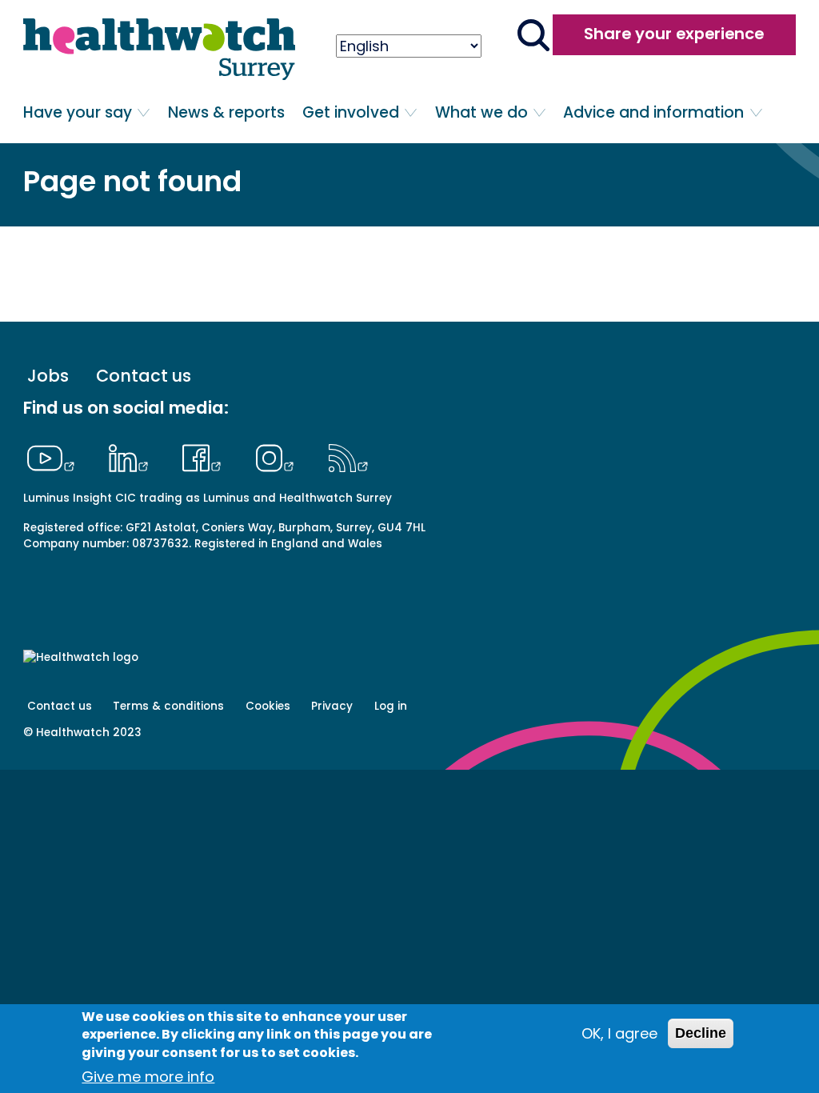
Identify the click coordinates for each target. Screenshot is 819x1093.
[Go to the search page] (533, 37)
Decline (700, 1033)
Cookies (268, 706)
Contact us (143, 376)
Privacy (332, 706)
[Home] (159, 50)
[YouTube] (54, 456)
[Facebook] (206, 456)
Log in (390, 706)
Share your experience (674, 33)
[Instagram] (278, 456)
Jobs (48, 376)
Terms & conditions (168, 706)
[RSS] (348, 456)
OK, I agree (619, 1033)
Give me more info (148, 1077)
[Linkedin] (132, 456)
